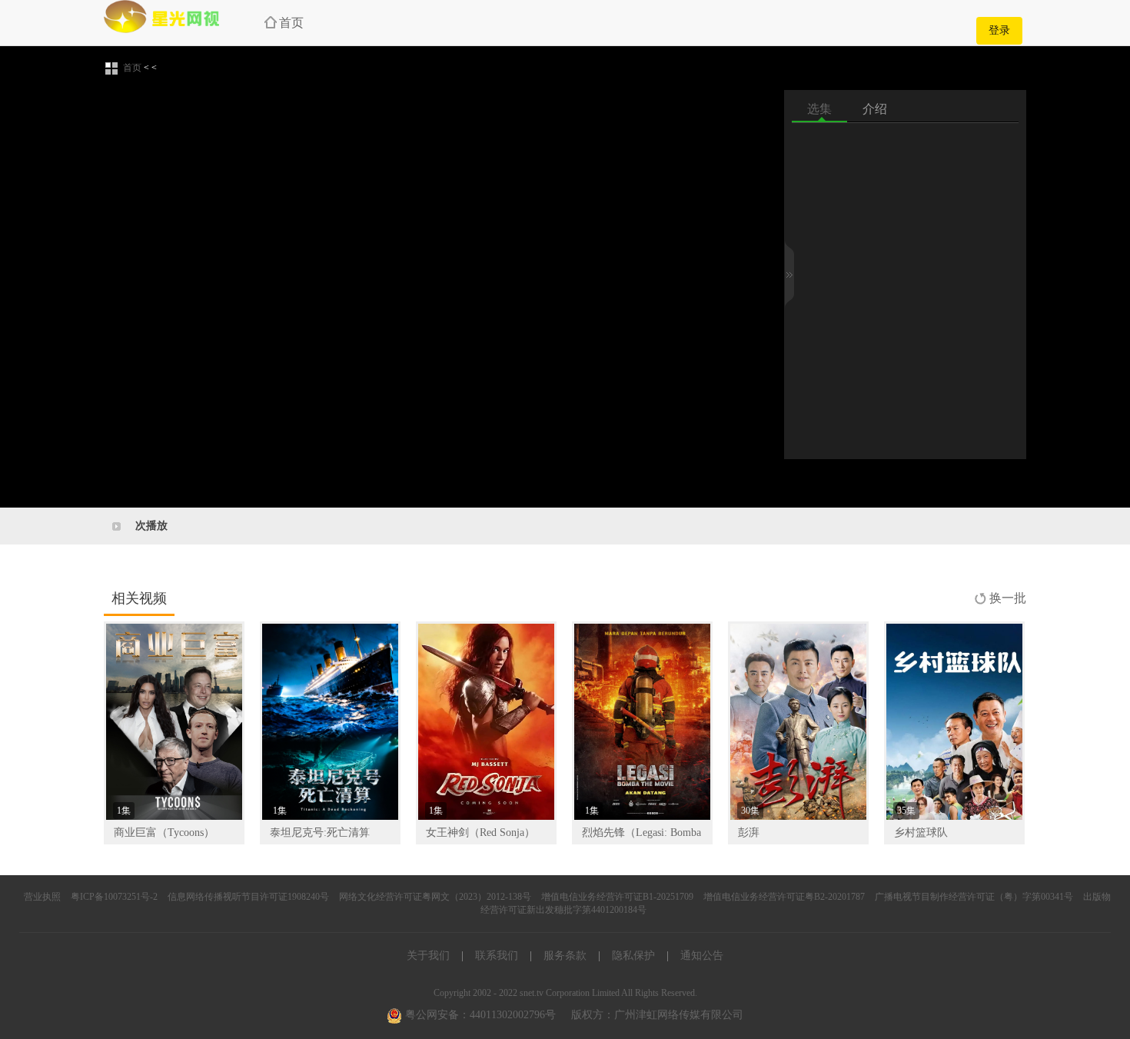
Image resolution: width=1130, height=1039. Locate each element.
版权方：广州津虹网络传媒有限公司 (657, 1015)
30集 (750, 810)
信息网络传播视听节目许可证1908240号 (248, 896)
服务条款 (565, 955)
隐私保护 (633, 955)
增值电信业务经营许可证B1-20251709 (617, 896)
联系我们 (496, 955)
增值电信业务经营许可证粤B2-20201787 (784, 896)
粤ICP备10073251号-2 (114, 896)
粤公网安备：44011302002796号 (479, 1015)
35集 (906, 810)
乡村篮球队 (921, 832)
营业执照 (42, 896)
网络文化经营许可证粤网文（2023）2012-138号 (435, 896)
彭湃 (748, 832)
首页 (291, 22)
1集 (124, 810)
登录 (999, 30)
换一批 (1007, 597)
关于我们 (428, 955)
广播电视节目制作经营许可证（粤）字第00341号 (974, 896)
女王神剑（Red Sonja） (480, 832)
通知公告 (701, 955)
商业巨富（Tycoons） (164, 832)
